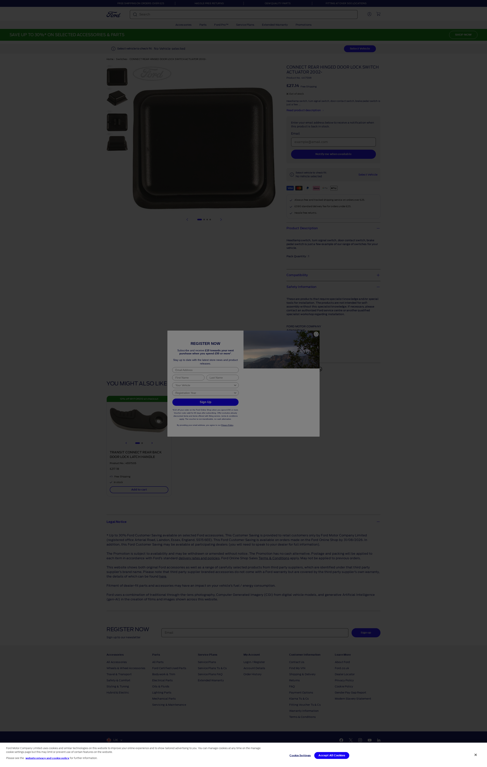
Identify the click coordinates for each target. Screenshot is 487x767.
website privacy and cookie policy (47, 758)
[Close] (476, 755)
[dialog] (243, 755)
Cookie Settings (300, 755)
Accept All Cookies (331, 755)
